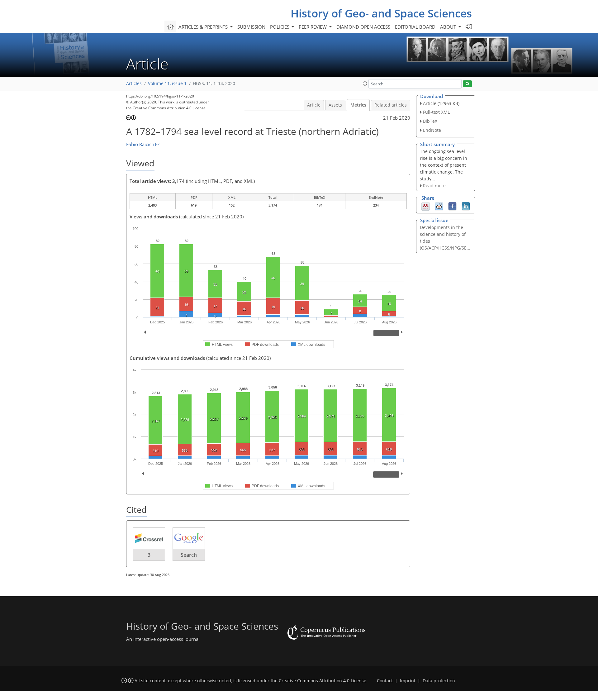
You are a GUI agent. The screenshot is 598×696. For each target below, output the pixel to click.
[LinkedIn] (466, 206)
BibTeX (430, 121)
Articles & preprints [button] (203, 27)
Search (189, 554)
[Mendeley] (425, 206)
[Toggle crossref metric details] (149, 538)
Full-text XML (436, 112)
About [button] (448, 27)
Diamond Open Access (363, 27)
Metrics (358, 105)
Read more (434, 185)
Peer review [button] (313, 27)
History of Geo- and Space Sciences (381, 13)
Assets (335, 105)
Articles (134, 83)
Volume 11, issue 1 (167, 83)
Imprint (407, 681)
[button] (365, 83)
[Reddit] (439, 206)
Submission (251, 27)
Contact (385, 681)
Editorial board (415, 27)
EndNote (432, 130)
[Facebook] (452, 206)
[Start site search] (467, 84)
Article (313, 105)
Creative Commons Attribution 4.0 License (322, 681)
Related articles (390, 105)
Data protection (439, 681)
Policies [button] (280, 27)
